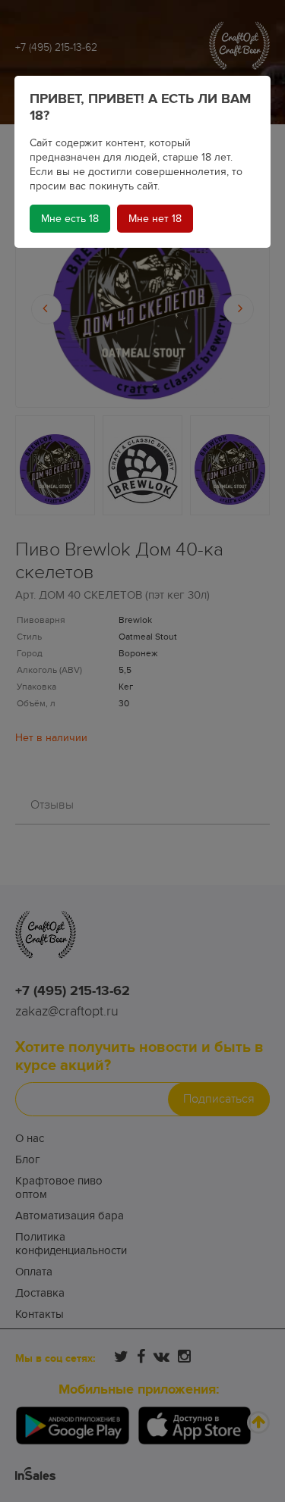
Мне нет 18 (155, 218)
